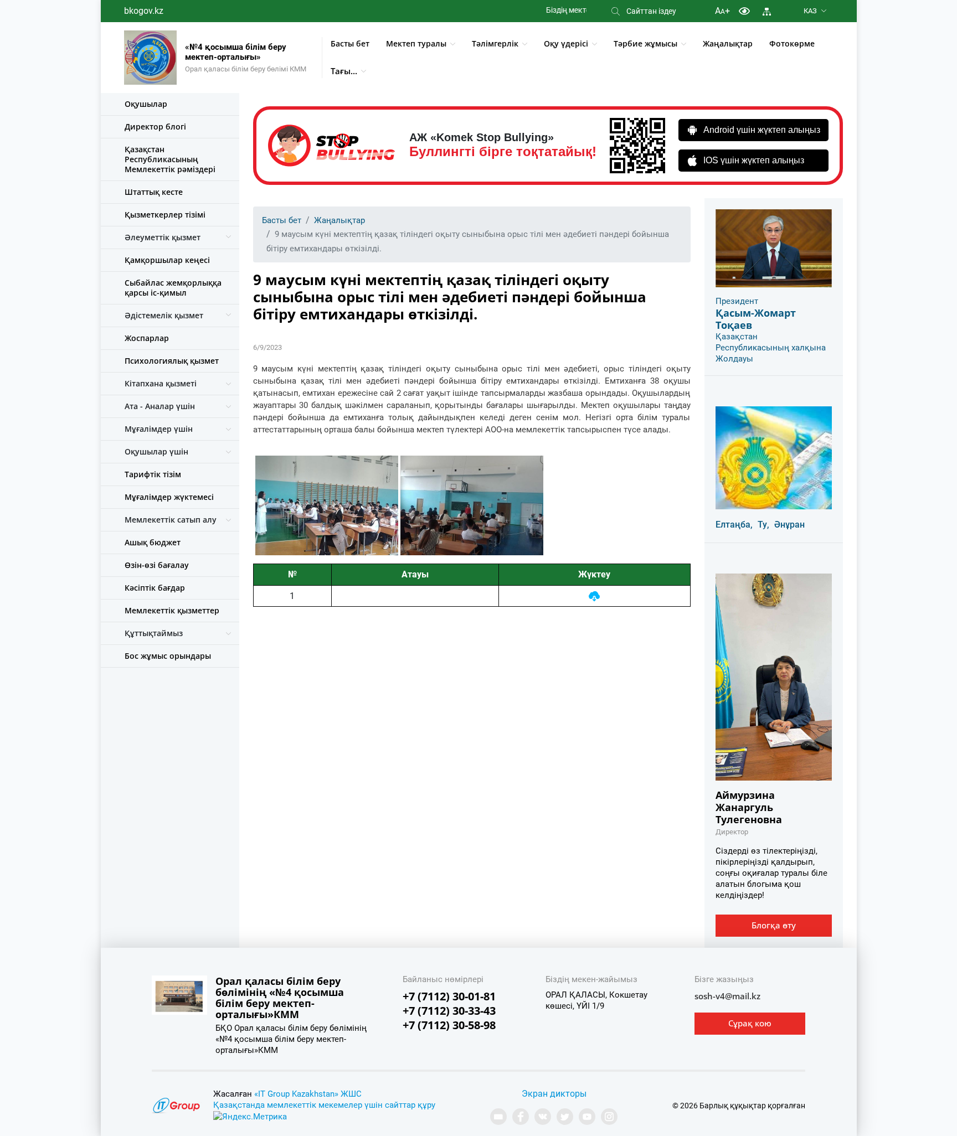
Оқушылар (146, 104)
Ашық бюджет (153, 542)
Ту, (763, 524)
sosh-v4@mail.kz (727, 995)
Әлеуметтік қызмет (162, 237)
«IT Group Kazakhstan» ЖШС (308, 1094)
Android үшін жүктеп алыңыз (761, 130)
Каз (810, 11)
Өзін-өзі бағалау (157, 565)
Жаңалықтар (728, 43)
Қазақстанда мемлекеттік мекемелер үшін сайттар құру (324, 1105)
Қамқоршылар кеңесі (167, 260)
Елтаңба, (734, 524)
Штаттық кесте (154, 192)
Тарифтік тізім (153, 474)
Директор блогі (155, 126)
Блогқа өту (774, 925)
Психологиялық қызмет (172, 360)
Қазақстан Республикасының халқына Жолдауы (771, 348)
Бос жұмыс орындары (168, 655)
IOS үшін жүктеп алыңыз (753, 160)
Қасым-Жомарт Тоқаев (756, 319)
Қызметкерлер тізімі (165, 214)
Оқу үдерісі (566, 43)
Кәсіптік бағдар (155, 587)
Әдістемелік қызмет (164, 315)
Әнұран (789, 524)
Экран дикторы (554, 1093)
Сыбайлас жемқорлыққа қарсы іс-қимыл (173, 287)
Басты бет (350, 43)
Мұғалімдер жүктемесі (169, 497)
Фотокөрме (792, 43)
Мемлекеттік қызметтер (172, 610)
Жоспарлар (147, 338)
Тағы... (344, 70)
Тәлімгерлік (495, 43)
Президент (737, 301)
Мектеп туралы (416, 43)
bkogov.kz (143, 11)
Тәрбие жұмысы (645, 43)
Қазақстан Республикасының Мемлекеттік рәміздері (170, 159)
